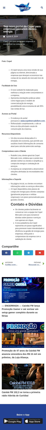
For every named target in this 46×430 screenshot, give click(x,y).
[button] (4, 7)
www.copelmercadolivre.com (33, 121)
